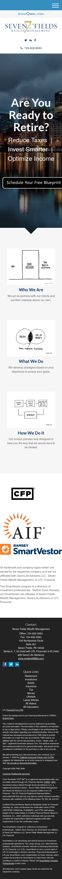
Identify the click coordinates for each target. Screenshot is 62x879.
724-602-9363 (33, 48)
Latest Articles (31, 700)
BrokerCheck (8, 718)
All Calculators (31, 706)
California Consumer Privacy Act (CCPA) (37, 757)
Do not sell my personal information (22, 762)
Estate (31, 682)
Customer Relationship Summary (16, 773)
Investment (31, 679)
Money (31, 693)
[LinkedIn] (30, 40)
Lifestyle (31, 696)
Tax (31, 689)
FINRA (47, 782)
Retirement (31, 676)
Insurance (31, 686)
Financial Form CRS (14, 709)
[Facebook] (35, 40)
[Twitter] (25, 40)
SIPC (53, 782)
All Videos (31, 703)
